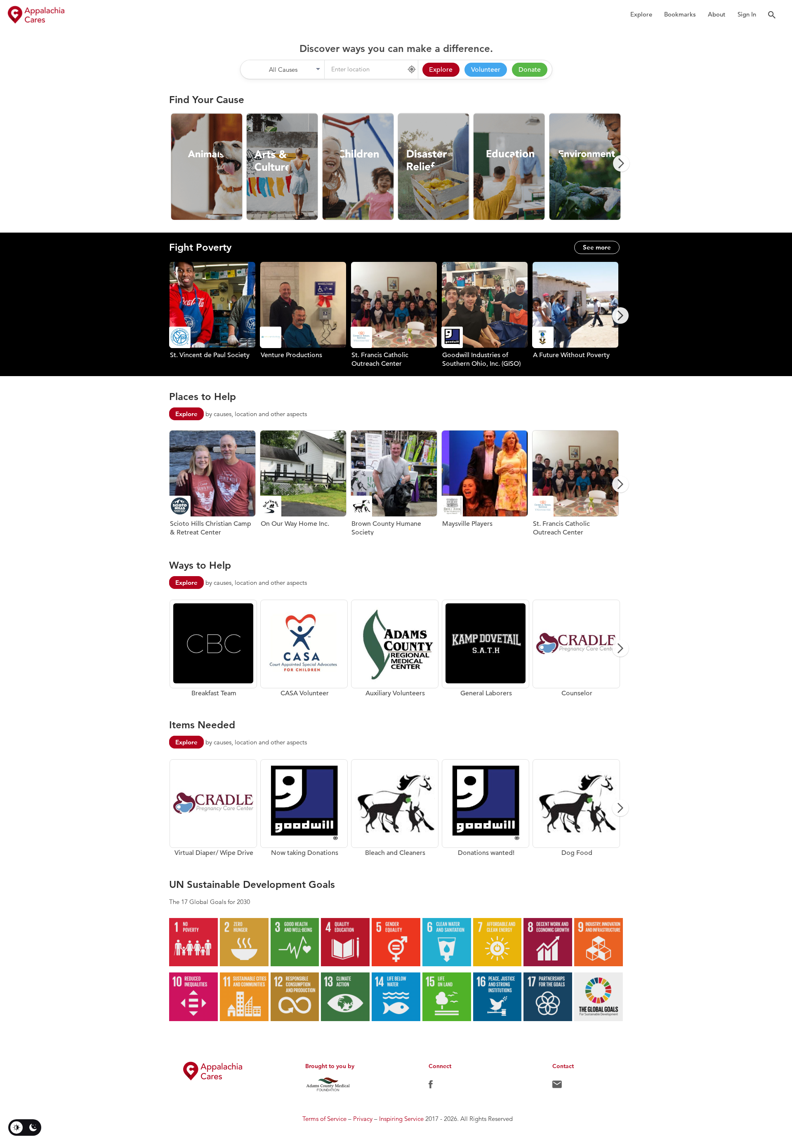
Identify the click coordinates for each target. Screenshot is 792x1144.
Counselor (576, 652)
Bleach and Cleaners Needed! (394, 811)
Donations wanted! (485, 811)
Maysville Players (486, 487)
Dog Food (576, 811)
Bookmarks (680, 14)
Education (509, 166)
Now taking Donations (304, 811)
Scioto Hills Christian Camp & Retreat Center (214, 487)
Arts (282, 166)
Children (358, 166)
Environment (585, 166)
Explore (641, 14)
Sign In (747, 14)
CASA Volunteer (304, 652)
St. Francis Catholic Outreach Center (396, 318)
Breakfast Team (213, 652)
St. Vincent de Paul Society (214, 318)
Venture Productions (305, 318)
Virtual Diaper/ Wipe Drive (213, 811)
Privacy (362, 1119)
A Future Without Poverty (577, 318)
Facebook (431, 1086)
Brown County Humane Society (396, 487)
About (717, 14)
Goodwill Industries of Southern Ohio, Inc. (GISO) (486, 318)
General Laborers (485, 652)
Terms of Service (324, 1119)
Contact (557, 1086)
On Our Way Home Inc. (305, 487)
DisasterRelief (433, 166)
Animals (207, 166)
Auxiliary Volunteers (394, 652)
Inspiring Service (401, 1119)
